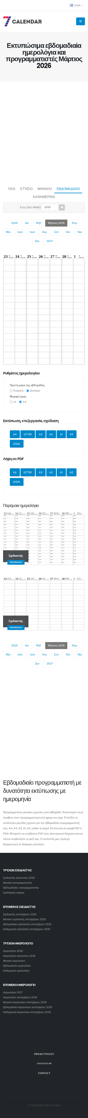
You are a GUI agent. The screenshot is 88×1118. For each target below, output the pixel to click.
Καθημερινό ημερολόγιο (16, 970)
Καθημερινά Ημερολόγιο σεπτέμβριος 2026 (27, 1012)
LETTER (28, 434)
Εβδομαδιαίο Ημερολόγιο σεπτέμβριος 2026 (27, 1007)
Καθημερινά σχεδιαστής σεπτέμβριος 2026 (26, 929)
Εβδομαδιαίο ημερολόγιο (17, 965)
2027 (50, 241)
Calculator (44, 1063)
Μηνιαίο (44, 189)
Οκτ (68, 232)
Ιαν (27, 223)
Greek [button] (77, 5)
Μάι (8, 232)
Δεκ (37, 241)
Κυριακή (18, 391)
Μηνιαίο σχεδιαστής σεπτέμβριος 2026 (24, 919)
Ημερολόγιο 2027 (13, 992)
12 (15, 402)
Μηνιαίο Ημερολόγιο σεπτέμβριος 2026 (25, 1002)
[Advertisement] (44, 133)
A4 (15, 434)
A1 (61, 434)
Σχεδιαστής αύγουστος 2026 (19, 878)
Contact (44, 1073)
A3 (40, 434)
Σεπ (56, 232)
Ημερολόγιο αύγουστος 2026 (19, 956)
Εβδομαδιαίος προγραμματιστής (21, 887)
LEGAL (16, 444)
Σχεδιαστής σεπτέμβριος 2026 (19, 914)
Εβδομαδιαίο (68, 189)
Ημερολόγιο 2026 (13, 951)
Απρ (74, 223)
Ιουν (20, 232)
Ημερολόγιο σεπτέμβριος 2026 (20, 997)
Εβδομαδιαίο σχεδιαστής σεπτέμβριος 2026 (27, 924)
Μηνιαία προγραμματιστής (17, 882)
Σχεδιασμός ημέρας (13, 892)
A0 (71, 434)
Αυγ (44, 232)
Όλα (11, 189)
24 (24, 402)
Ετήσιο (26, 189)
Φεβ (38, 223)
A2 (51, 434)
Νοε (80, 232)
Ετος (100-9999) (30, 207)
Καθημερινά (44, 197)
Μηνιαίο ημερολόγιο (14, 961)
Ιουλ (32, 232)
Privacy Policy (44, 1054)
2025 (14, 223)
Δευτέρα (35, 391)
